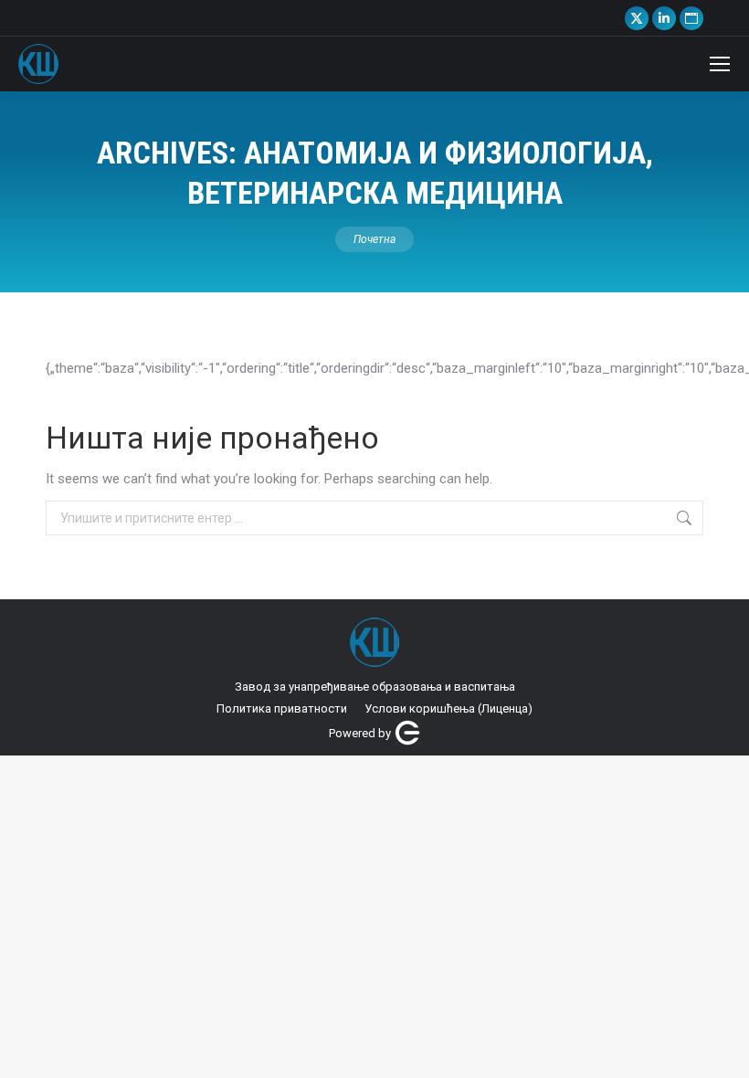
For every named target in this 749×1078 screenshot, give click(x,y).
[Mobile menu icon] (720, 64)
